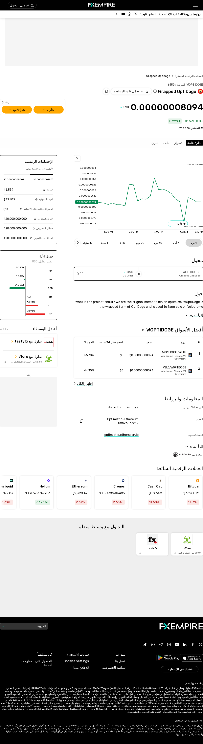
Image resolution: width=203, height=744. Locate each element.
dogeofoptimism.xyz (123, 407)
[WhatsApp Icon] (153, 644)
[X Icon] (200, 644)
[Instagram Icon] (169, 644)
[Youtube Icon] (176, 644)
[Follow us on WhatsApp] (129, 14)
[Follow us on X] (135, 14)
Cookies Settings (76, 661)
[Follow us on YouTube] (123, 14)
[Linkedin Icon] (184, 644)
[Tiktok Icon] (145, 644)
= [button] (139, 274)
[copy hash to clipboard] (81, 421)
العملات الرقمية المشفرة (189, 76)
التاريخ (155, 143)
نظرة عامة (194, 143)
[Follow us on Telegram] (116, 14)
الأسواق (178, 143)
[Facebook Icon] (192, 644)
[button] (195, 5)
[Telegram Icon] (161, 644)
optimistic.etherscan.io (121, 435)
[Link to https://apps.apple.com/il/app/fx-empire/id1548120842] (192, 658)
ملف (166, 143)
